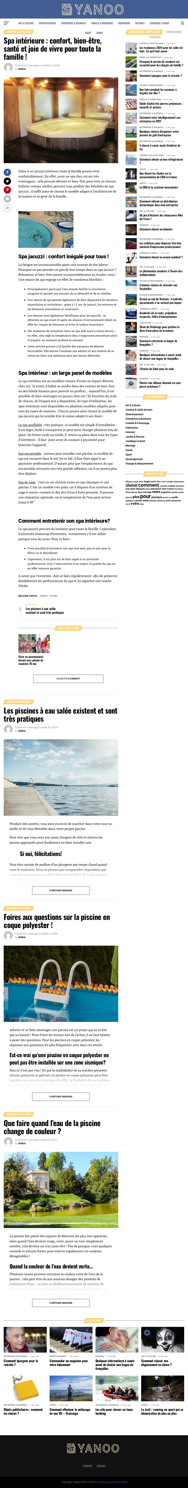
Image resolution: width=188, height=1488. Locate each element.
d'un (128, 488)
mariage (147, 492)
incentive (179, 489)
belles (153, 481)
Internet (140, 23)
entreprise (155, 488)
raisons (138, 500)
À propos (87, 1466)
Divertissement (47, 23)
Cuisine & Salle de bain (139, 409)
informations (131, 492)
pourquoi (156, 497)
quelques (130, 501)
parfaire (175, 492)
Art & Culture (26, 23)
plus (136, 497)
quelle (175, 497)
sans (146, 500)
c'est (163, 481)
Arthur (22, 68)
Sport (99, 33)
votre (135, 504)
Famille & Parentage (102, 23)
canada (169, 481)
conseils (163, 486)
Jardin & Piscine (135, 436)
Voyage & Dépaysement (139, 463)
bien (159, 481)
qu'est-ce (167, 497)
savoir (152, 500)
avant (135, 481)
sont (167, 500)
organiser (166, 492)
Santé (88, 33)
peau (181, 492)
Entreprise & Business (73, 23)
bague (147, 481)
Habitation (124, 23)
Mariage (130, 445)
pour (145, 496)
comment (148, 485)
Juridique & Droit (159, 23)
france (170, 488)
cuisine (171, 485)
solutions (160, 501)
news (44, 596)
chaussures (178, 481)
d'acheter (180, 486)
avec (141, 481)
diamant (140, 488)
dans (132, 488)
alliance (129, 481)
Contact (101, 1466)
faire (164, 488)
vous (141, 504)
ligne (140, 492)
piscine (129, 497)
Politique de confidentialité (112, 1482)
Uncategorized (134, 459)
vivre (54, 596)
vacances (176, 500)
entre (147, 489)
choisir (132, 485)
